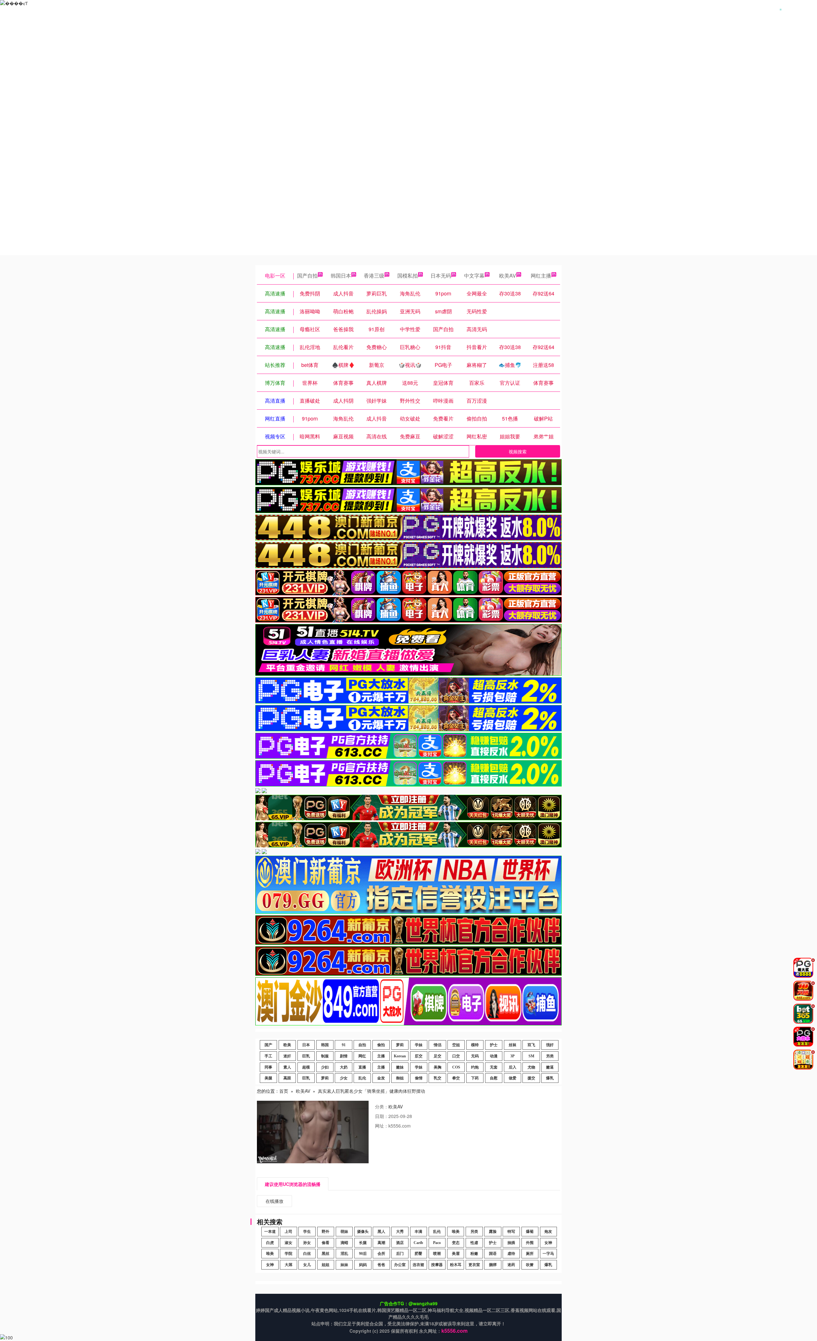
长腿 (363, 1242)
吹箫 (530, 1265)
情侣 (437, 1045)
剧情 (344, 1056)
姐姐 (325, 1265)
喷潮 (437, 1253)
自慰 (494, 1078)
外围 (530, 1242)
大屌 (288, 1265)
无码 (475, 1056)
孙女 (307, 1242)
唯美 (456, 1231)
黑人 (381, 1231)
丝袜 (512, 1045)
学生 (307, 1231)
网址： (381, 1125)
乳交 (437, 1078)
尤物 (531, 1067)
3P (512, 1056)
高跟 (287, 1078)
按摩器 (437, 1265)
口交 (456, 1056)
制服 (325, 1056)
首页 (283, 1091)
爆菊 (530, 1231)
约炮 (475, 1067)
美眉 (456, 1253)
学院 (288, 1253)
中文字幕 (474, 275)
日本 (306, 1045)
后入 (512, 1067)
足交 (437, 1056)
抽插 (511, 1242)
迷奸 (287, 1056)
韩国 (325, 1045)
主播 (381, 1056)
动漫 (494, 1056)
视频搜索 (518, 451)
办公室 (400, 1265)
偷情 (419, 1078)
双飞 (531, 1045)
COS (456, 1067)
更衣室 (474, 1265)
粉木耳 (455, 1265)
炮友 (548, 1231)
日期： (381, 1116)
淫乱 (344, 1253)
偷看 (325, 1242)
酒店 (400, 1242)
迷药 (511, 1265)
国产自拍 (307, 275)
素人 (287, 1067)
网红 (362, 1056)
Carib (418, 1242)
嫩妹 (400, 1067)
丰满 (418, 1231)
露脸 (493, 1231)
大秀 (400, 1231)
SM (531, 1056)
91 (344, 1045)
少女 (344, 1078)
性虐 (474, 1242)
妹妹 (344, 1265)
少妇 (325, 1067)
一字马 (548, 1253)
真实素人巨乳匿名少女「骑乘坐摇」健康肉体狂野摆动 (371, 1091)
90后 (363, 1253)
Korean (400, 1056)
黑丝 (325, 1253)
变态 (456, 1242)
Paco (437, 1242)
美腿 (268, 1078)
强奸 (550, 1045)
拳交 (456, 1078)
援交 (531, 1078)
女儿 (307, 1265)
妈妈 (363, 1265)
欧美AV (507, 275)
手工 (268, 1056)
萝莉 (400, 1045)
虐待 (511, 1253)
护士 (494, 1045)
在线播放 (274, 1201)
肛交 (419, 1056)
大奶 (344, 1067)
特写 (511, 1231)
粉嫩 (474, 1253)
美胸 (437, 1067)
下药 (475, 1078)
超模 (306, 1067)
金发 (381, 1078)
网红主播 (541, 275)
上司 (288, 1231)
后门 (400, 1253)
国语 (493, 1253)
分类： (381, 1106)
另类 (550, 1056)
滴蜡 (344, 1242)
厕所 (530, 1253)
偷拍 (381, 1045)
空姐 (456, 1045)
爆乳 (550, 1078)
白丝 (307, 1253)
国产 (268, 1045)
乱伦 (362, 1078)
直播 (362, 1067)
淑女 (288, 1242)
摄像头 (363, 1231)
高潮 (381, 1242)
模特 (475, 1045)
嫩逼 (550, 1067)
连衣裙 (418, 1265)
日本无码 (441, 275)
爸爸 (381, 1265)
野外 (325, 1231)
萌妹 (344, 1231)
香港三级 (374, 275)
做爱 (512, 1078)
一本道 (270, 1231)
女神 (548, 1242)
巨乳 (306, 1056)
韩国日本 (341, 275)
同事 (268, 1067)
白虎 (270, 1242)
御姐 (400, 1078)
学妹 (419, 1045)
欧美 (287, 1045)
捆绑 (493, 1265)
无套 (494, 1067)
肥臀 (418, 1253)
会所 (381, 1253)
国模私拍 (407, 275)
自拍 (362, 1045)
